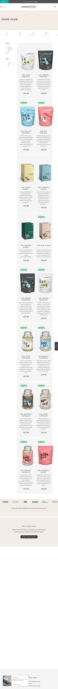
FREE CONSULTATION (29, 537)
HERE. (36, 1)
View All (9, 47)
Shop (5, 6)
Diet (9, 65)
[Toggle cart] (54, 7)
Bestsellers (10, 49)
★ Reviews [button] (56, 346)
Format (9, 62)
